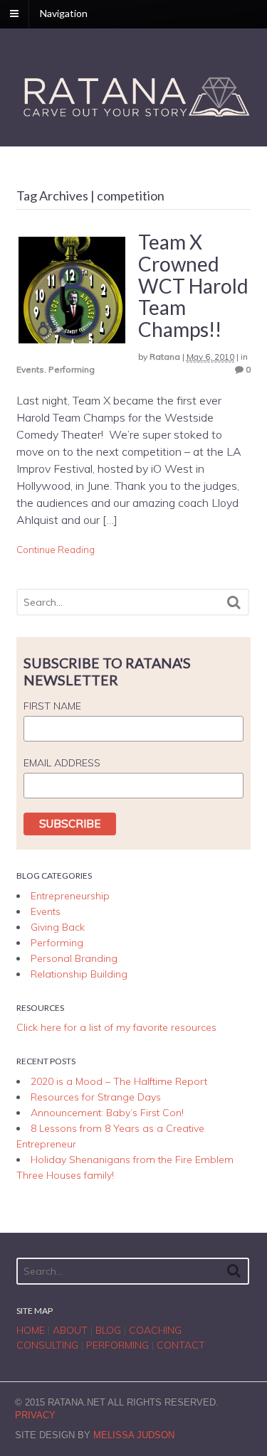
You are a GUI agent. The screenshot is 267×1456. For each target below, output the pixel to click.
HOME (30, 1330)
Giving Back (58, 927)
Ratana (165, 356)
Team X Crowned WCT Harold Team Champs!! (193, 285)
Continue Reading (55, 549)
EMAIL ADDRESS (61, 762)
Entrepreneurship (70, 895)
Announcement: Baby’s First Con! (107, 1112)
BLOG (108, 1330)
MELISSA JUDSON (133, 1435)
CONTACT (181, 1345)
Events (30, 369)
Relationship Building (79, 974)
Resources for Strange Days (96, 1097)
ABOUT (70, 1330)
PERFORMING (117, 1345)
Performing (71, 369)
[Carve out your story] (133, 117)
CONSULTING (47, 1345)
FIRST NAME (52, 706)
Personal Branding (74, 958)
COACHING (155, 1330)
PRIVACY (35, 1415)
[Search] (234, 602)
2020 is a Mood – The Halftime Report (119, 1081)
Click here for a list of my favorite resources (116, 1027)
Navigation (64, 13)
